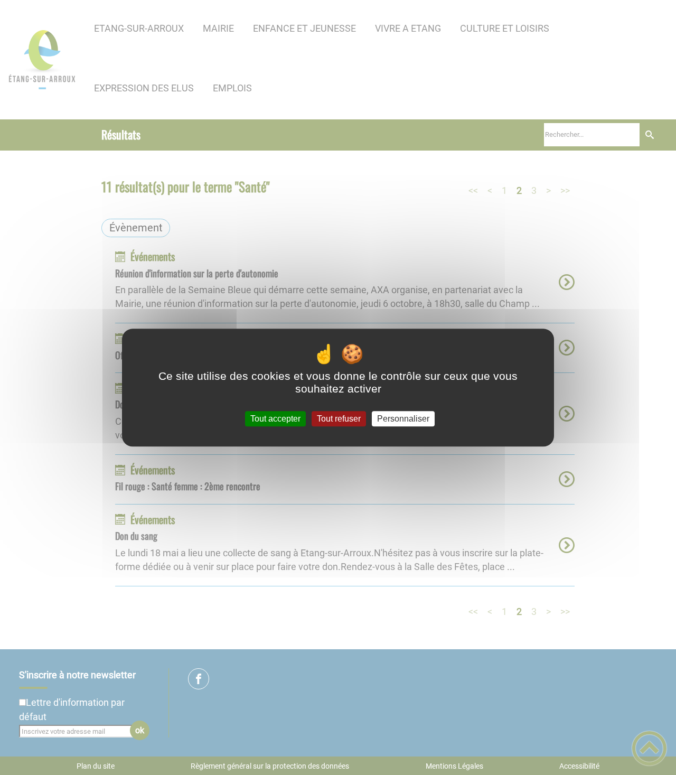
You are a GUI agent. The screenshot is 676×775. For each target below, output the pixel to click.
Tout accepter (275, 418)
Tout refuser (339, 418)
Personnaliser (403, 418)
